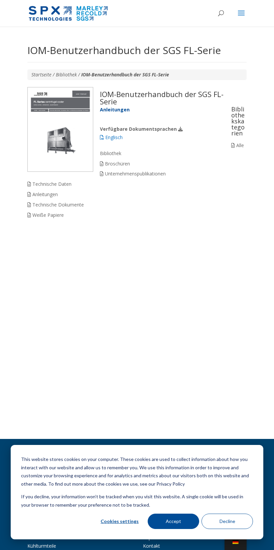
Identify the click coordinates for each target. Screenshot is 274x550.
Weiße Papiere (47, 215)
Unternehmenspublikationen (135, 173)
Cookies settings (120, 521)
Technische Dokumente (57, 204)
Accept (173, 521)
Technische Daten (51, 184)
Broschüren (117, 163)
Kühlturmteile (41, 546)
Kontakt (151, 546)
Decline (227, 521)
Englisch (113, 137)
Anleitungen (44, 194)
